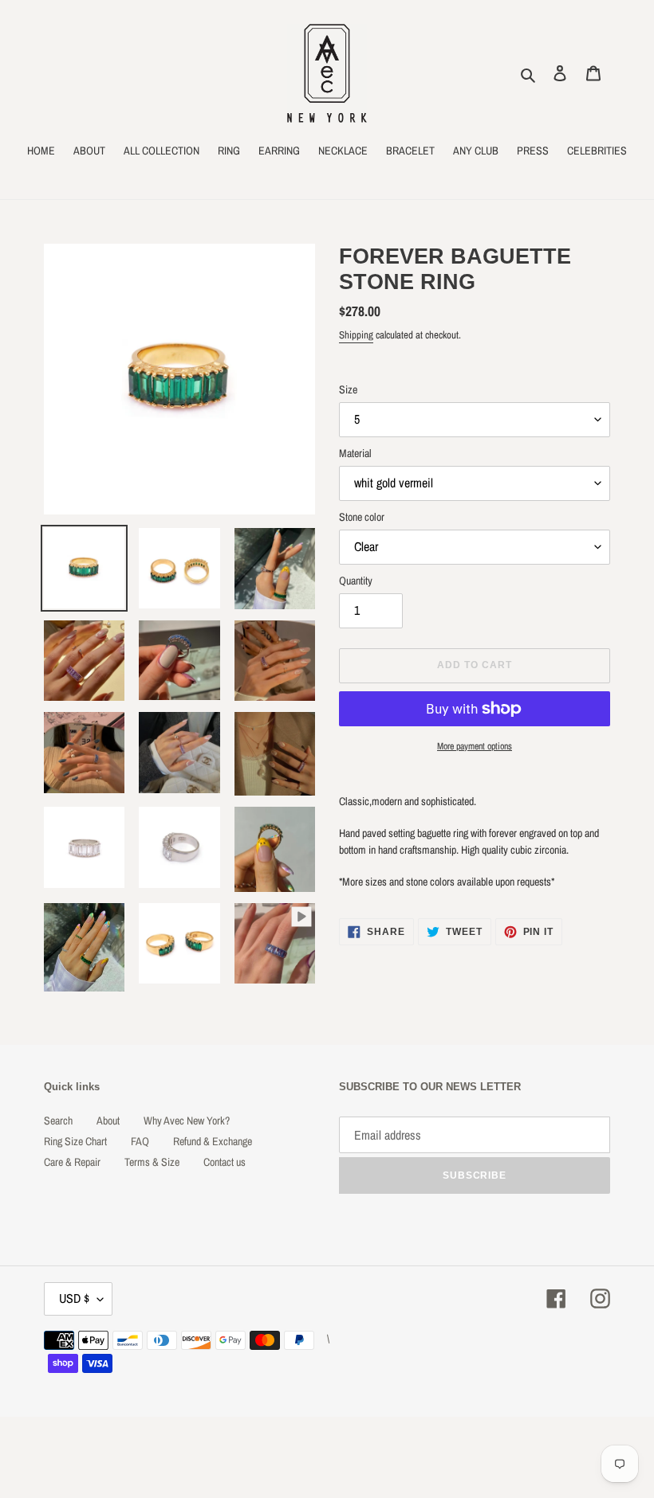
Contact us (224, 1162)
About (108, 1120)
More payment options (474, 746)
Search (58, 1120)
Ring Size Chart (75, 1141)
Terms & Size (151, 1162)
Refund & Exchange (212, 1141)
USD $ (74, 1298)
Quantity (355, 580)
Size (348, 389)
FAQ (140, 1141)
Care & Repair (72, 1162)
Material (355, 453)
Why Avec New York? (187, 1120)
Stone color (361, 517)
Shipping (356, 335)
